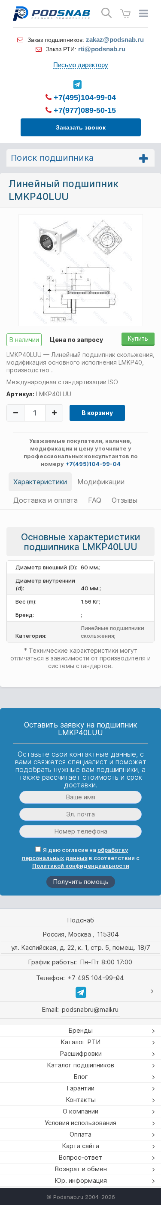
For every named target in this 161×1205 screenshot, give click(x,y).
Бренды (80, 1030)
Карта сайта (80, 1146)
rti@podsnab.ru (101, 49)
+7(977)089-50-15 (84, 110)
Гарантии (80, 1088)
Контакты (81, 1100)
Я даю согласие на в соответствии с (81, 857)
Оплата (80, 1134)
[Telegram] (77, 84)
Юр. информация (81, 1180)
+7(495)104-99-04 (84, 97)
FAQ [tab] (94, 500)
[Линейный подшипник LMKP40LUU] (80, 269)
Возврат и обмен (81, 1169)
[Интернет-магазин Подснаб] (51, 13)
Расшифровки (81, 1053)
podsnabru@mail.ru (90, 1009)
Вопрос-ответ (80, 1157)
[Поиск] (106, 13)
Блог (80, 1076)
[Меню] (143, 14)
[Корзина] (125, 14)
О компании (80, 1111)
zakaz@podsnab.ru (115, 39)
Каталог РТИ (80, 1042)
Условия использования (80, 1123)
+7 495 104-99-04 (96, 978)
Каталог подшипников (80, 1065)
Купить (138, 338)
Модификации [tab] (101, 481)
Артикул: (20, 394)
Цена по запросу (76, 339)
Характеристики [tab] (40, 481)
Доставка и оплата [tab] (45, 500)
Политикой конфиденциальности (80, 865)
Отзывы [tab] (124, 500)
